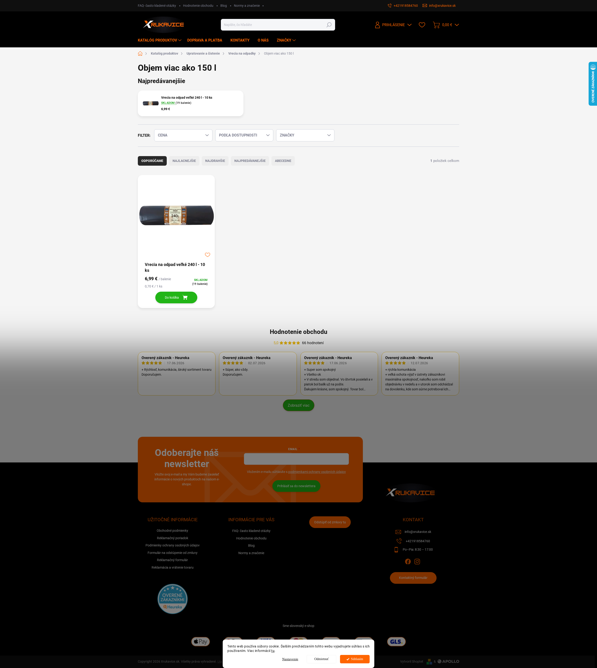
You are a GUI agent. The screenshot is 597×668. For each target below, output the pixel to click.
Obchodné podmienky (172, 530)
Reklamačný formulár (172, 560)
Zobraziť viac (298, 405)
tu (272, 651)
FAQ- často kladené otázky (157, 5)
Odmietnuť (321, 659)
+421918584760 (418, 541)
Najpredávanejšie (250, 161)
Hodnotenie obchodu (198, 5)
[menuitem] (160, 40)
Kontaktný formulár (413, 578)
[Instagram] (417, 560)
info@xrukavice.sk (418, 532)
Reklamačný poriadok (172, 538)
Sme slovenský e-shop (298, 626)
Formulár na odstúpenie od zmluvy (173, 553)
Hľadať (329, 25)
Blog (223, 5)
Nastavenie (290, 659)
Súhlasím (357, 659)
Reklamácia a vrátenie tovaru (173, 567)
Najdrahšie (215, 161)
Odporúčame (152, 161)
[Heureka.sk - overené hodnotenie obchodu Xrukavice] (172, 599)
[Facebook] (407, 560)
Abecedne (283, 161)
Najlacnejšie (184, 161)
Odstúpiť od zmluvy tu (330, 522)
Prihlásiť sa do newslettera (296, 486)
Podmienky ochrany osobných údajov (173, 545)
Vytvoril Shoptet (411, 661)
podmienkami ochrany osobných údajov (317, 472)
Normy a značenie (247, 5)
